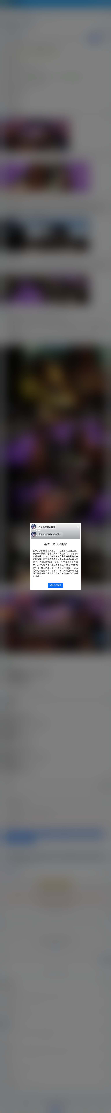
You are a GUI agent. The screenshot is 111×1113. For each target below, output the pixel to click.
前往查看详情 (55, 585)
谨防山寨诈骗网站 (55, 544)
